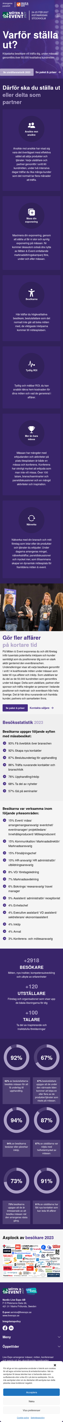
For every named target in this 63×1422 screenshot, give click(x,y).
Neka (31, 1401)
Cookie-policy (23, 1417)
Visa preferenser (31, 1410)
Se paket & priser (46, 72)
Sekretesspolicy (38, 1417)
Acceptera (31, 1392)
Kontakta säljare (39, 708)
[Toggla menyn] (58, 15)
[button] (55, 1365)
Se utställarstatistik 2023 (16, 72)
